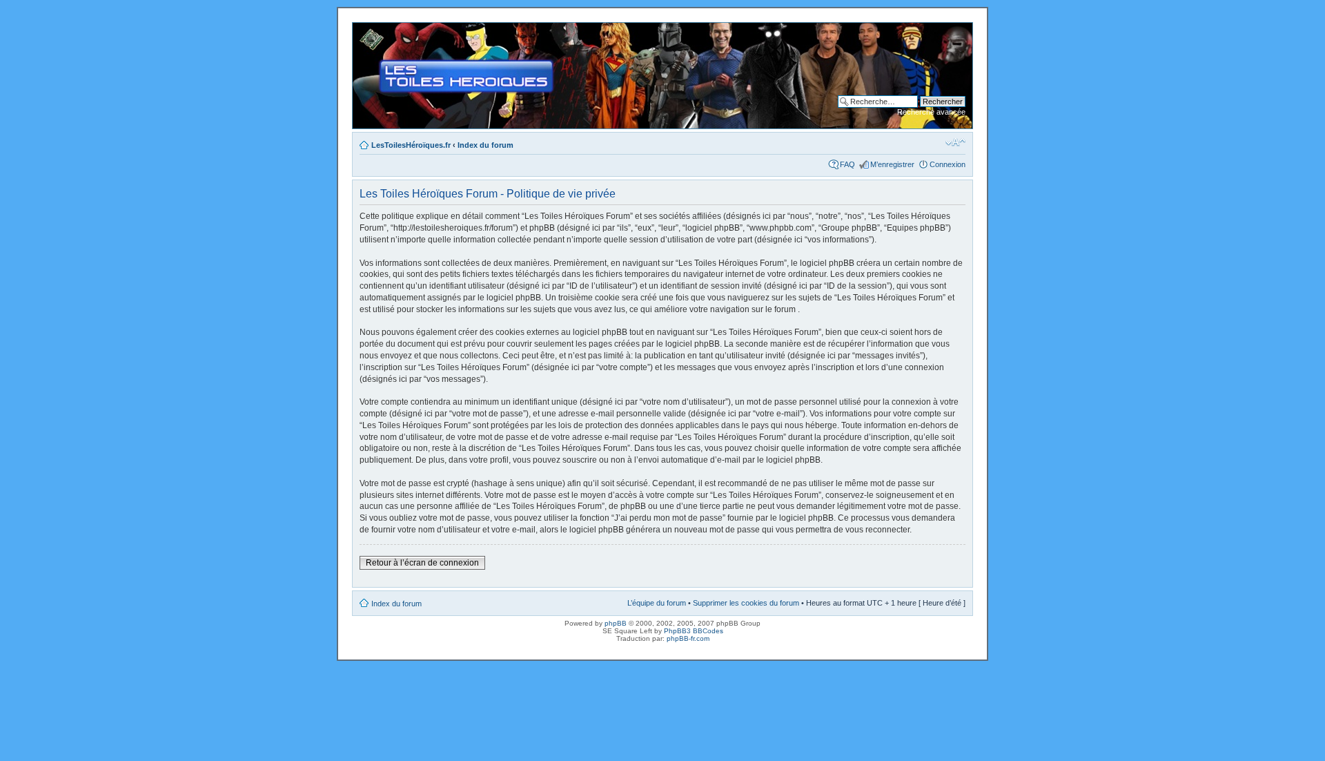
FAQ (847, 164)
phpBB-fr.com (688, 638)
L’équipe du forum (656, 603)
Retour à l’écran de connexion (422, 563)
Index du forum (485, 145)
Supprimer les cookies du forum (746, 603)
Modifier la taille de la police (955, 142)
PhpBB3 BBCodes (693, 631)
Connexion (947, 164)
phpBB (616, 623)
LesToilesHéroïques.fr (411, 145)
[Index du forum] (364, 29)
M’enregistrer (892, 164)
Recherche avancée (931, 112)
